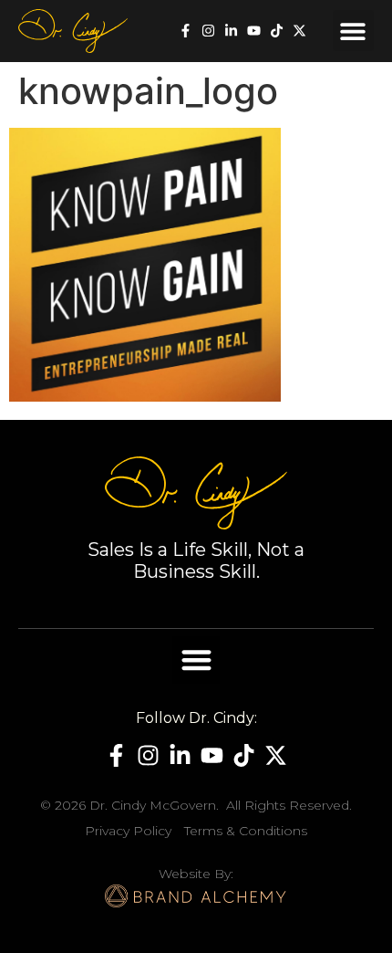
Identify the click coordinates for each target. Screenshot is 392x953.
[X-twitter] (299, 30)
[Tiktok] (277, 30)
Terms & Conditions (245, 830)
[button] (353, 30)
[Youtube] (254, 30)
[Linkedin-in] (231, 30)
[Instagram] (208, 30)
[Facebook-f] (185, 30)
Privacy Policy (128, 830)
